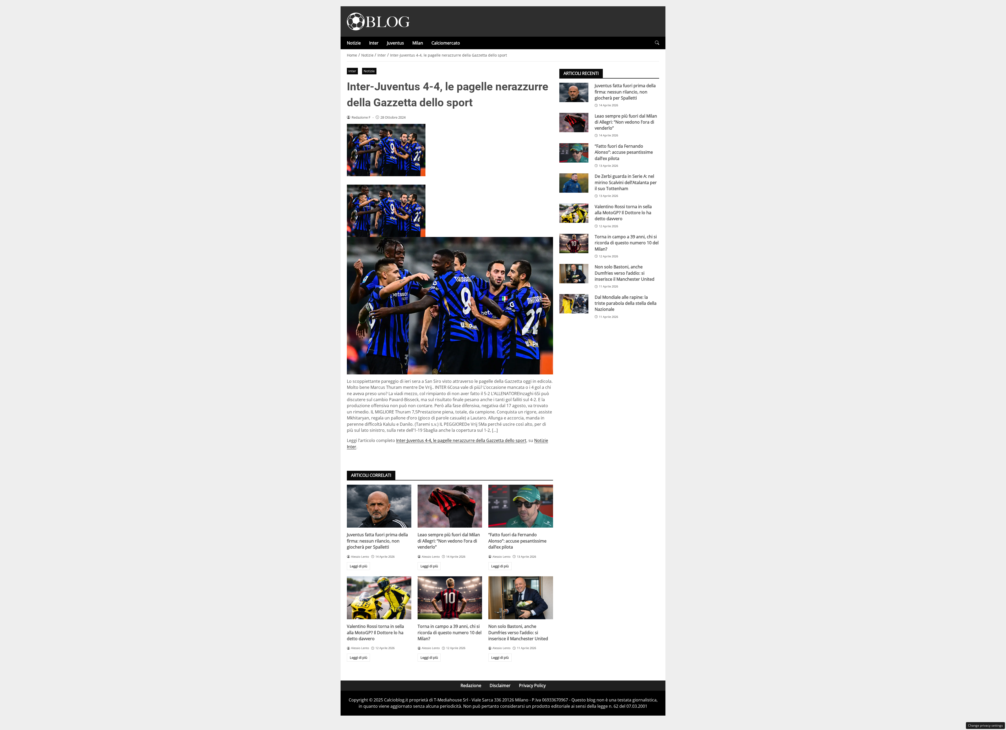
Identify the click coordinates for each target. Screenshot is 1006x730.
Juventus (395, 43)
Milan (417, 43)
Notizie (354, 43)
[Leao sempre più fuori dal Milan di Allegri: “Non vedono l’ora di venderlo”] (450, 506)
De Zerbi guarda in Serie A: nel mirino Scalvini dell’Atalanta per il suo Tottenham (626, 182)
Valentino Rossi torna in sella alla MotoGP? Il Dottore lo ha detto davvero (375, 632)
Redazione (471, 685)
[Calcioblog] (378, 21)
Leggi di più (358, 566)
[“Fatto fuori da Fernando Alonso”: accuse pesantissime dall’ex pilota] (520, 506)
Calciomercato (445, 43)
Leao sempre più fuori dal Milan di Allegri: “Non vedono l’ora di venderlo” (449, 541)
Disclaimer (500, 685)
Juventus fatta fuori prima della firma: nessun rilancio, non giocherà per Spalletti (377, 541)
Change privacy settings (985, 725)
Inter (374, 43)
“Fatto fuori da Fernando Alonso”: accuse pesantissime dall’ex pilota (517, 541)
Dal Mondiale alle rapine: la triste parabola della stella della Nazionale (626, 303)
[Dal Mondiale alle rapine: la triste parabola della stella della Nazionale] (573, 303)
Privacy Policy (532, 685)
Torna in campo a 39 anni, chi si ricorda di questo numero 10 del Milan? (450, 632)
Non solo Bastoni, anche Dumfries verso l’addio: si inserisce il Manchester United (518, 632)
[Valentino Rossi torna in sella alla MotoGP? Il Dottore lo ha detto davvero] (379, 597)
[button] (657, 43)
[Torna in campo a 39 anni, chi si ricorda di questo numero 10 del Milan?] (450, 597)
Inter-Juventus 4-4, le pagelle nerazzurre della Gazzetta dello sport (461, 440)
